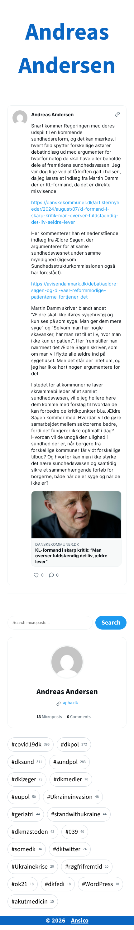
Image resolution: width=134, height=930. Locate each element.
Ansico (80, 920)
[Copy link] (117, 114)
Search (111, 622)
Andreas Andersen (67, 49)
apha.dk (70, 703)
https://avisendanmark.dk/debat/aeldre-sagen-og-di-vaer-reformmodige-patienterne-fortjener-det (74, 290)
